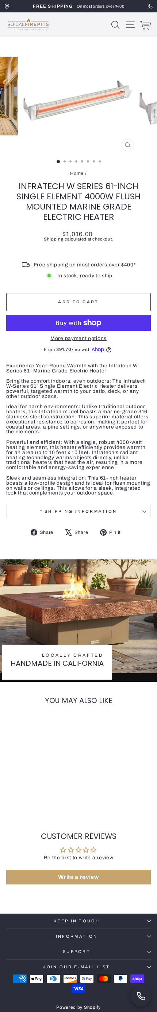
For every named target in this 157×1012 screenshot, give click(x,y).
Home (77, 173)
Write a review (78, 877)
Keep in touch (77, 921)
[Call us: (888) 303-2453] (141, 996)
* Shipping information (78, 511)
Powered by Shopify (78, 1007)
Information (76, 936)
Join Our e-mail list (76, 967)
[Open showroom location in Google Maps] (6, 6)
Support (77, 951)
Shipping (54, 239)
